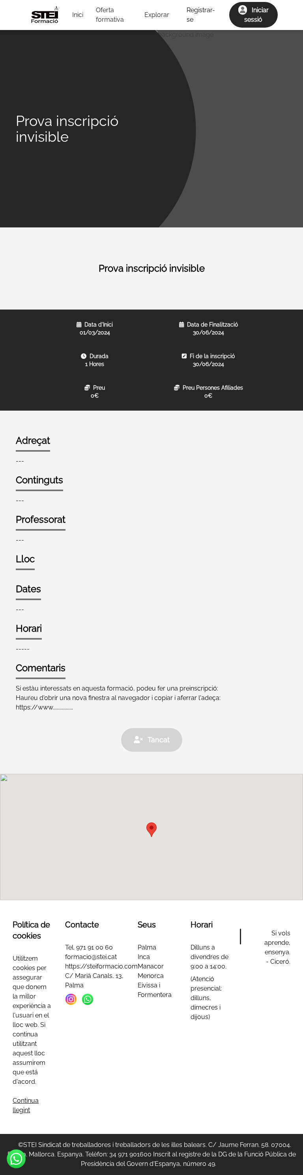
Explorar (156, 15)
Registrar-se (201, 14)
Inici (77, 15)
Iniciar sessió (256, 14)
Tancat (158, 740)
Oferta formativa (110, 14)
